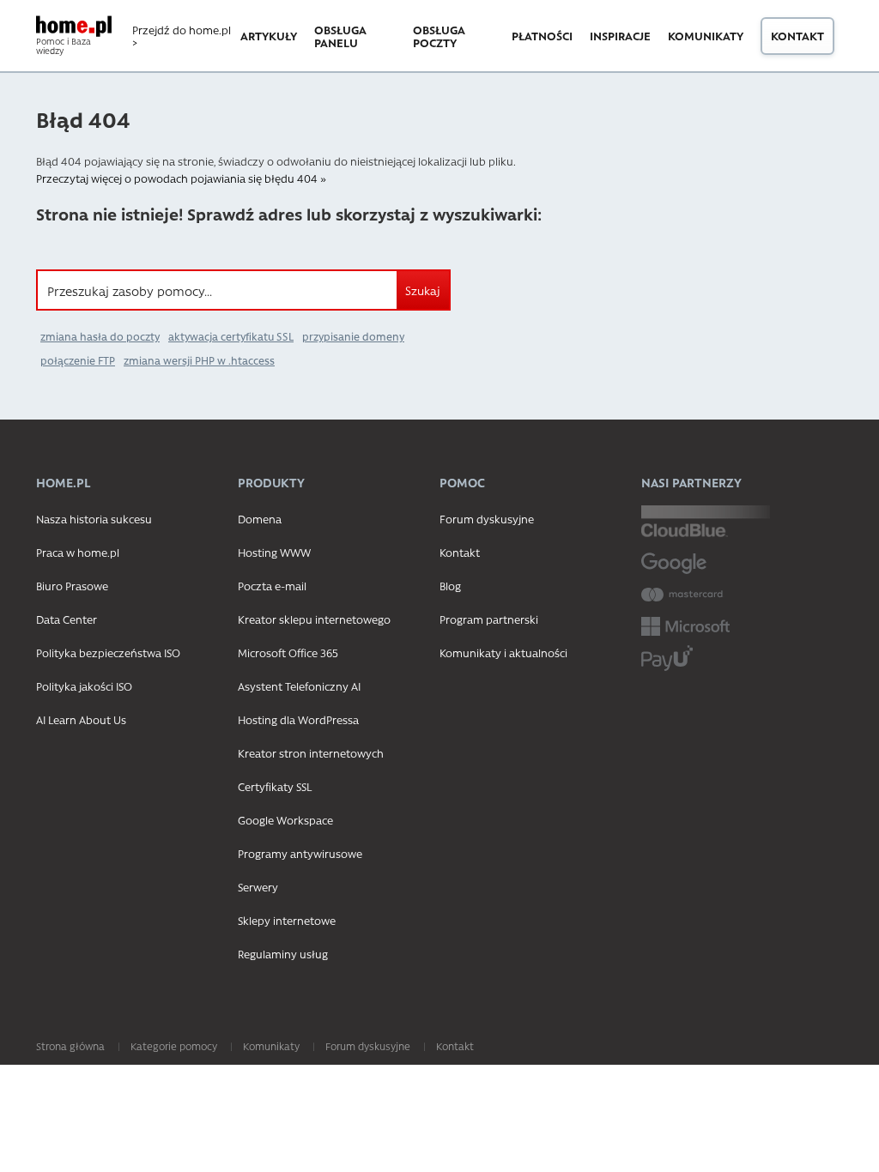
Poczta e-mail (272, 585)
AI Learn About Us (81, 719)
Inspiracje (620, 35)
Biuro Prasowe (72, 585)
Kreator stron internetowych (311, 753)
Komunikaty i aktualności (503, 652)
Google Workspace (285, 820)
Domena (260, 518)
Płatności (542, 35)
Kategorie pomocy (173, 1046)
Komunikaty (705, 35)
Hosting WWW (274, 552)
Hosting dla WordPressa (298, 719)
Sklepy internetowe (287, 920)
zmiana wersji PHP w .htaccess (199, 360)
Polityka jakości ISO (84, 686)
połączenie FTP (77, 360)
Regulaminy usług (283, 953)
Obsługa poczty (439, 36)
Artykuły (268, 35)
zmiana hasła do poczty (100, 336)
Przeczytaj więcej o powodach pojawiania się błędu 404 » (181, 178)
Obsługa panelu (340, 36)
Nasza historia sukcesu (94, 518)
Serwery (258, 886)
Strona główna (70, 1046)
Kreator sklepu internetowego (314, 619)
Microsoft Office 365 (288, 652)
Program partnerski (489, 619)
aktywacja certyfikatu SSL (231, 336)
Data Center (66, 619)
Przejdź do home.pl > (181, 36)
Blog (450, 585)
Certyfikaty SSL (275, 786)
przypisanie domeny (353, 336)
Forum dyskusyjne (487, 518)
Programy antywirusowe (300, 853)
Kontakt (797, 35)
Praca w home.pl (77, 552)
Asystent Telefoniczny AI (299, 686)
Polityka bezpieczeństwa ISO (108, 652)
